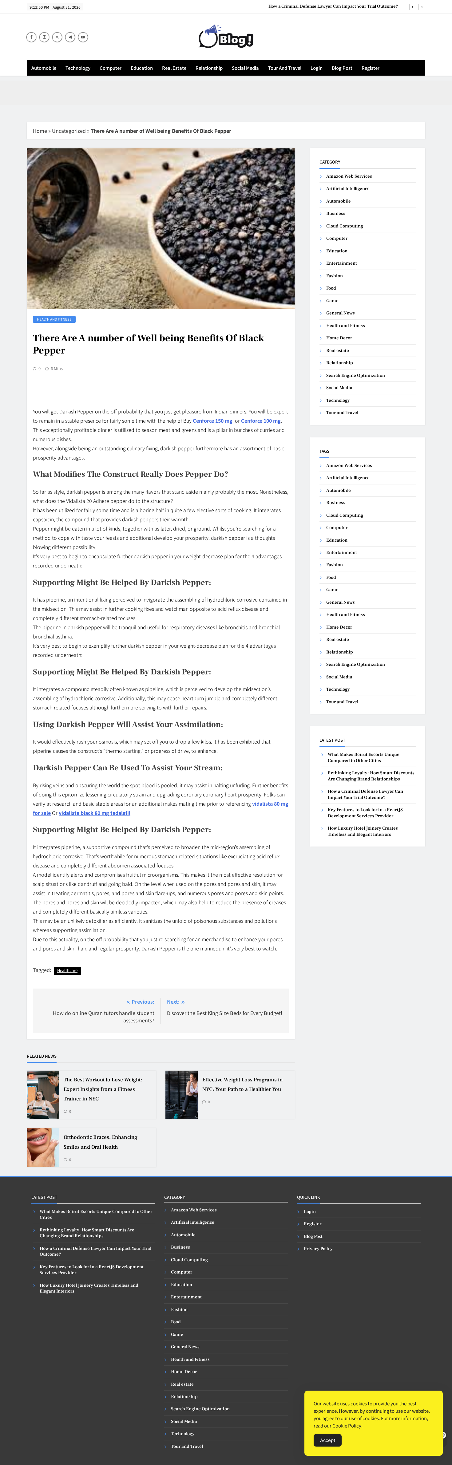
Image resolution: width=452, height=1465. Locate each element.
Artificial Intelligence (348, 189)
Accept (327, 1440)
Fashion (334, 276)
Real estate (174, 68)
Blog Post (342, 68)
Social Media (245, 68)
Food (331, 288)
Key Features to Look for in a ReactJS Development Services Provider (365, 813)
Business (335, 213)
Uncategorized (69, 130)
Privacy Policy (318, 1249)
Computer (110, 68)
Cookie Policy (346, 1425)
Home (40, 130)
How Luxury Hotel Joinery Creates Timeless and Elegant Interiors (363, 831)
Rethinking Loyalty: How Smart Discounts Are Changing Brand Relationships (371, 776)
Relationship (209, 68)
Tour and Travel (284, 68)
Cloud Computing (344, 226)
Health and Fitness (54, 319)
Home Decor (339, 338)
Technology (77, 68)
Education (142, 68)
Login (317, 68)
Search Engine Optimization (355, 375)
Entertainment (341, 263)
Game (332, 301)
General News (340, 313)
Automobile (43, 68)
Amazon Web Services (349, 176)
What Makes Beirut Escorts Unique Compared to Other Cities (363, 757)
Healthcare (67, 970)
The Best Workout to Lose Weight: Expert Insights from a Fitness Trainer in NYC (103, 1089)
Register (370, 68)
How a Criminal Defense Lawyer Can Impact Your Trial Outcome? (333, 6)
